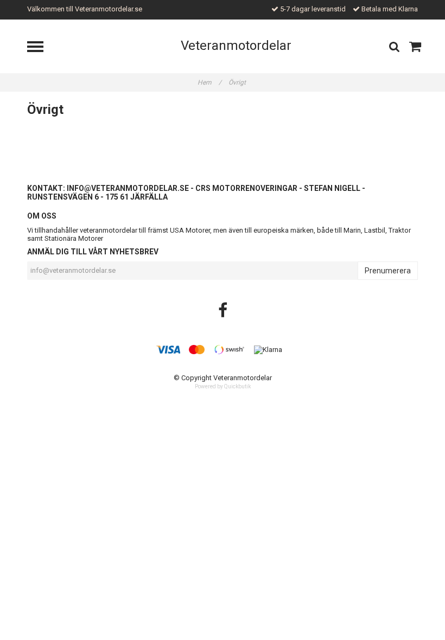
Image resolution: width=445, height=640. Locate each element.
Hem (209, 82)
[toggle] (40, 48)
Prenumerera (388, 270)
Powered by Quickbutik (223, 386)
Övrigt (237, 82)
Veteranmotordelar (236, 45)
